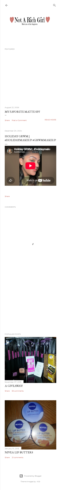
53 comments (18, 391)
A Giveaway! (14, 386)
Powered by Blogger (33, 476)
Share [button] (7, 120)
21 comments (17, 457)
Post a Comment (19, 120)
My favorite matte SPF (22, 112)
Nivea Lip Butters (19, 452)
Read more (50, 120)
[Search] (54, 5)
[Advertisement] (30, 305)
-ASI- (38, 481)
